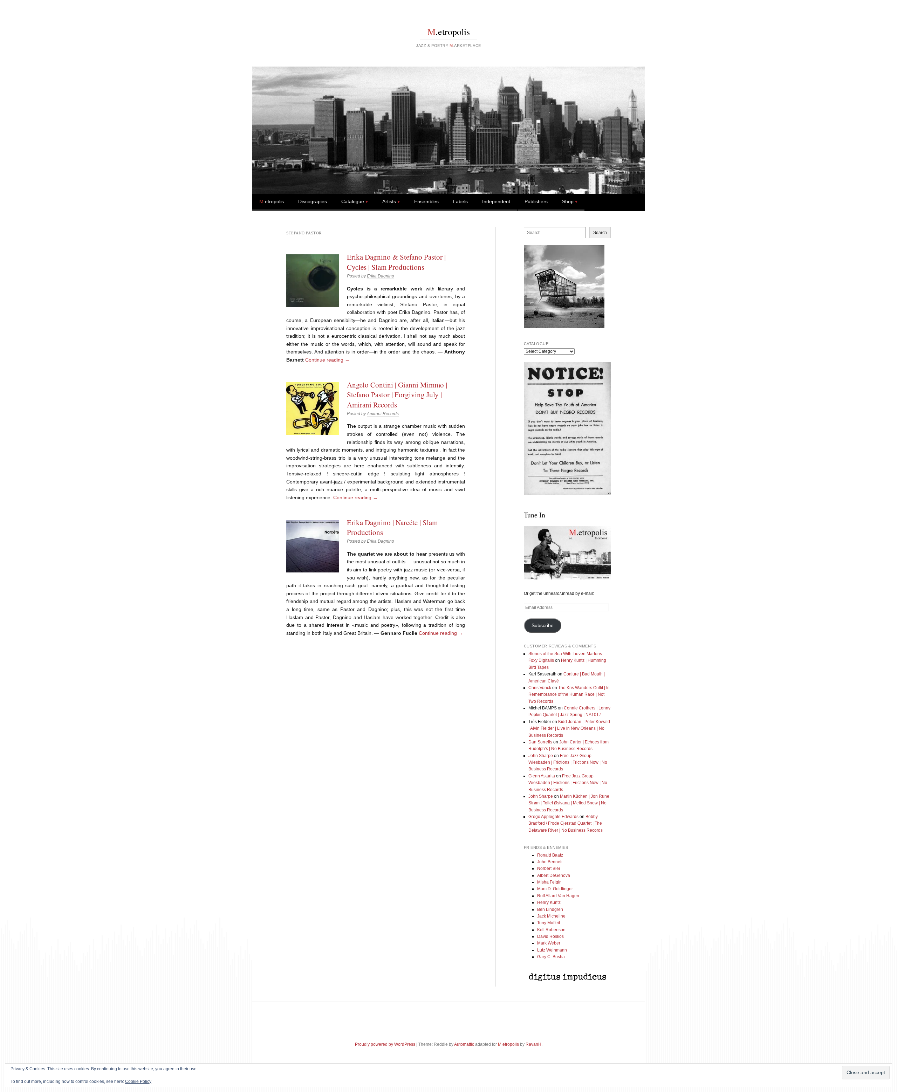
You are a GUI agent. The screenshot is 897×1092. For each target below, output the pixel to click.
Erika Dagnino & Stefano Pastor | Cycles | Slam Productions (396, 262)
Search (600, 232)
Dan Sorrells (540, 742)
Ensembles (426, 201)
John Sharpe (540, 755)
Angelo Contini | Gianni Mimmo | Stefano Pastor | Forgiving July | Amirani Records (397, 395)
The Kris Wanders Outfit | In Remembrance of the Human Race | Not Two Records (569, 694)
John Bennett (549, 861)
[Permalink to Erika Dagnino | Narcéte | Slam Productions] (312, 546)
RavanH (533, 1044)
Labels (460, 201)
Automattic (464, 1044)
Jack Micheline (551, 916)
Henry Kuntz (549, 902)
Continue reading (327, 360)
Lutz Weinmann (552, 950)
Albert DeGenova (553, 875)
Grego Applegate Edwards (553, 816)
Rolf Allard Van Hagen (558, 895)
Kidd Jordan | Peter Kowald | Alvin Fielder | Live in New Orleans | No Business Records (569, 728)
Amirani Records (383, 413)
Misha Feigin (549, 882)
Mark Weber (548, 943)
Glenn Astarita (541, 776)
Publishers (536, 201)
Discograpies (312, 201)
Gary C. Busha (551, 956)
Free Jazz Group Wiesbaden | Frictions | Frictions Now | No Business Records (567, 762)
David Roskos (550, 936)
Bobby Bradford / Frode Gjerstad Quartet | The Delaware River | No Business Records (565, 823)
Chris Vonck (539, 687)
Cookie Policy (138, 1081)
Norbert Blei (548, 868)
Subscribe (543, 625)
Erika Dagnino (380, 276)
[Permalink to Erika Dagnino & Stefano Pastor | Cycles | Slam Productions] (312, 280)
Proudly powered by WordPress (385, 1044)
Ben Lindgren (550, 909)
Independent (496, 201)
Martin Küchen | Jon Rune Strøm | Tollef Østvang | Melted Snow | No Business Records (568, 803)
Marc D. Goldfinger (555, 888)
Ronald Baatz (550, 855)
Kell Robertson (551, 929)
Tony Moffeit (548, 922)
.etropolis (448, 31)
